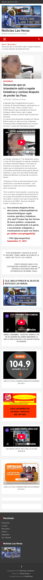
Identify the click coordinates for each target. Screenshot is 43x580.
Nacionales (8, 81)
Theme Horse (24, 574)
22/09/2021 (7, 99)
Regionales (6, 535)
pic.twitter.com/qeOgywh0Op (21, 233)
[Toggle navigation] (4, 39)
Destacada (5, 523)
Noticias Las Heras (16, 30)
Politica (4, 532)
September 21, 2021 (17, 241)
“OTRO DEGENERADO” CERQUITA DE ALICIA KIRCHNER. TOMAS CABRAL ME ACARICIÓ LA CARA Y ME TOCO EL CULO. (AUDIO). (22, 255)
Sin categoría (6, 538)
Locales (4, 526)
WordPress (29, 576)
